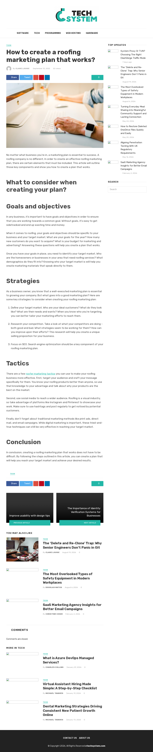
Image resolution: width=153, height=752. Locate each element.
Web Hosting (73, 33)
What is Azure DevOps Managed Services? (68, 660)
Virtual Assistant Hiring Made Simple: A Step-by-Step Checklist (70, 686)
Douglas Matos (54, 587)
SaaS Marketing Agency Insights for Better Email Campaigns (72, 607)
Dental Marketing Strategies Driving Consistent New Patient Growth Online (72, 710)
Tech (37, 33)
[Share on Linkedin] (47, 77)
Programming (53, 33)
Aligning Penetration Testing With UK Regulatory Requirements (131, 147)
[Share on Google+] (35, 77)
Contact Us (70, 738)
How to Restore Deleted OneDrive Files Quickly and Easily (134, 130)
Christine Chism (54, 614)
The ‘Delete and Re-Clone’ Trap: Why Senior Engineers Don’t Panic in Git (72, 545)
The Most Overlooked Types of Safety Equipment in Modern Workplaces (67, 578)
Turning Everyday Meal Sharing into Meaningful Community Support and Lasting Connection (133, 111)
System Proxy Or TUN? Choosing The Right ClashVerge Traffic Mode (133, 54)
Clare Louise (22, 68)
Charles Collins (55, 667)
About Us (84, 738)
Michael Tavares (54, 693)
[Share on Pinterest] (41, 77)
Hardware (92, 33)
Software (23, 33)
